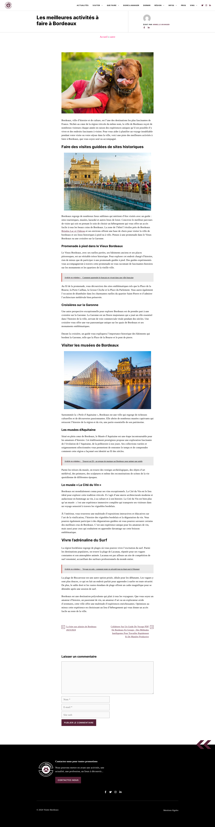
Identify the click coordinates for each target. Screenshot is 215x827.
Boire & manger (131, 5)
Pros (183, 5)
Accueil (104, 36)
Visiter (96, 5)
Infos (171, 5)
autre (112, 36)
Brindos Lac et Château (73, 231)
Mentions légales (170, 810)
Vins (192, 5)
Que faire (111, 5)
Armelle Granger (161, 24)
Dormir (147, 5)
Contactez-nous (68, 780)
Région (158, 5)
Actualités (83, 5)
